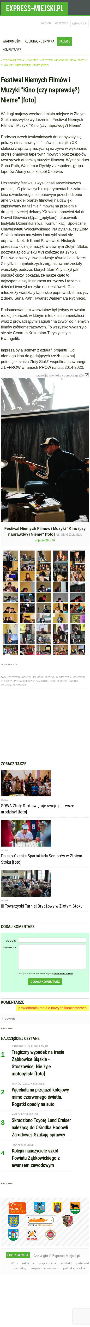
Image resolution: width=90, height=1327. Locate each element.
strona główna (13, 60)
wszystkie (61, 23)
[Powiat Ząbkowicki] (14, 1213)
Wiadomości (12, 41)
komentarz (10, 947)
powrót (10, 1018)
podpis (11, 940)
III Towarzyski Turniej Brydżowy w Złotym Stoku (42, 906)
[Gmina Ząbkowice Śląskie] (36, 1213)
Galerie (64, 41)
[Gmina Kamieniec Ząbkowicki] (10, 1226)
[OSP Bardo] (47, 1239)
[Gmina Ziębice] (9, 1240)
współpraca (47, 1263)
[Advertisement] (45, 725)
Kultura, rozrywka (39, 41)
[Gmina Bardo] (54, 1213)
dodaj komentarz (45, 981)
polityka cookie (74, 1268)
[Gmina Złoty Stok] (64, 1226)
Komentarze (12, 50)
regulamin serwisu (45, 1268)
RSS (14, 1263)
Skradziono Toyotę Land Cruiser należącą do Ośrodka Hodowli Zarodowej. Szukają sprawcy (41, 1127)
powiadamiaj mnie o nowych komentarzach (52, 1008)
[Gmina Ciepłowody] (71, 1213)
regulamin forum (63, 973)
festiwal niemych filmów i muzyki (31, 677)
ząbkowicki (79, 23)
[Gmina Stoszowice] (37, 1226)
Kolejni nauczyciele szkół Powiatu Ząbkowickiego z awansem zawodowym (36, 1158)
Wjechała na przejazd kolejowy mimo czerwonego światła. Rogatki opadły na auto (40, 1097)
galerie (32, 60)
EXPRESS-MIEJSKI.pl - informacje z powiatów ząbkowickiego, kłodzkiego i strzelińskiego (34, 7)
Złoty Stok (63, 677)
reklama (28, 1263)
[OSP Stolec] (28, 1240)
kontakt (66, 1263)
